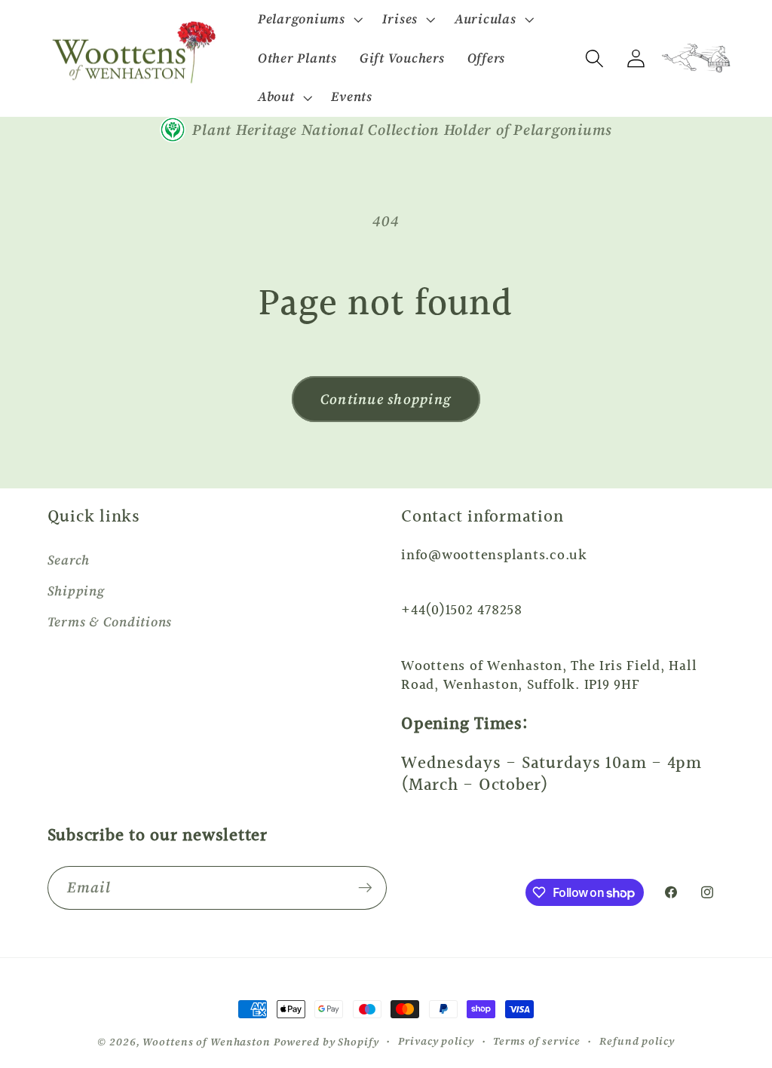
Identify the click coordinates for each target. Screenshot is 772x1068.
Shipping (76, 591)
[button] (309, 19)
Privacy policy (435, 1041)
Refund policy (636, 1041)
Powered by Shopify (326, 1042)
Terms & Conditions (110, 622)
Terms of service (536, 1041)
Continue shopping (386, 399)
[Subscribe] (365, 888)
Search (68, 560)
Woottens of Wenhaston (206, 1042)
